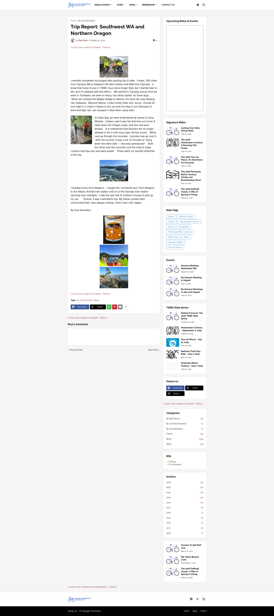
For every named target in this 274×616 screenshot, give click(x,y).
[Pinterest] (114, 307)
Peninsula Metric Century (180, 232)
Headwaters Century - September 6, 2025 (191, 329)
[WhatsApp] (109, 307)
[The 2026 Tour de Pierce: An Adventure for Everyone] (172, 160)
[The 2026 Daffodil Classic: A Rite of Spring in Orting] (172, 192)
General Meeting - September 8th (190, 267)
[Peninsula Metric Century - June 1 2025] (172, 366)
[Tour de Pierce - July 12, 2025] (172, 342)
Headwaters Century (189, 221)
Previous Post (76, 350)
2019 (184, 518)
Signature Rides (175, 242)
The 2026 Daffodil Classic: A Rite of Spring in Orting (190, 192)
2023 (184, 497)
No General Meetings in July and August (192, 290)
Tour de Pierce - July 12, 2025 (191, 341)
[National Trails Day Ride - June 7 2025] (172, 354)
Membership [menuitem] (148, 5)
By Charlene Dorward (184, 424)
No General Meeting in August (191, 279)
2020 (184, 513)
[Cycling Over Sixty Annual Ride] (172, 131)
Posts (173, 462)
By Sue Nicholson (86, 21)
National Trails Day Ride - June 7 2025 (191, 352)
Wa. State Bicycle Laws (190, 558)
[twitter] (197, 599)
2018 (184, 523)
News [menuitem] (132, 5)
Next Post (153, 350)
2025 (184, 487)
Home (73, 21)
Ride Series (173, 237)
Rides (186, 237)
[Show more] (125, 307)
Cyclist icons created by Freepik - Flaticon (90, 47)
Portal (203, 611)
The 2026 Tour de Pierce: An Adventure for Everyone (192, 160)
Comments (175, 464)
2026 (184, 482)
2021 (184, 507)
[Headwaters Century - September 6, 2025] (172, 330)
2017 (184, 528)
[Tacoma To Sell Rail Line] (172, 548)
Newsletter (184, 227)
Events (171, 221)
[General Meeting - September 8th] (172, 268)
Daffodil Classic (186, 216)
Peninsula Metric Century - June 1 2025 (192, 364)
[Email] (120, 307)
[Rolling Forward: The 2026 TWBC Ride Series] (172, 316)
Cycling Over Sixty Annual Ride (190, 129)
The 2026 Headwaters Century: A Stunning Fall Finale (192, 143)
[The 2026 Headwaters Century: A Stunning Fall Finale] (172, 142)
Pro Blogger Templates (90, 611)
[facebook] (191, 599)
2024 (184, 492)
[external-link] (203, 599)
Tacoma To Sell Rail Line (191, 546)
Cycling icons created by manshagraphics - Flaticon (92, 587)
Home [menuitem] (120, 5)
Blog (195, 611)
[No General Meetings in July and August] (172, 292)
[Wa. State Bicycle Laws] (172, 560)
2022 (184, 502)
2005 (184, 533)
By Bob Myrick (184, 419)
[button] (198, 4)
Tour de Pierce (175, 247)
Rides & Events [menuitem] (102, 5)
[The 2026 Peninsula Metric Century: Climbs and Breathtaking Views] (172, 174)
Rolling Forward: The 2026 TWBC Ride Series (192, 316)
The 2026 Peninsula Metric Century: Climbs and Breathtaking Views (191, 175)
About (171, 216)
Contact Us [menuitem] (168, 5)
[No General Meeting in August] (172, 280)
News (96, 300)
